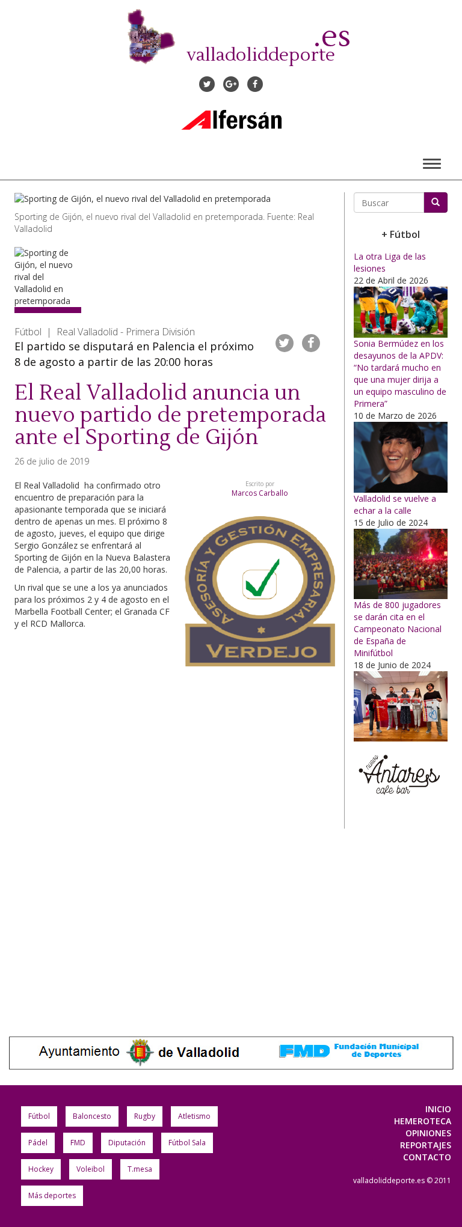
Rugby (144, 1116)
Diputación (127, 1142)
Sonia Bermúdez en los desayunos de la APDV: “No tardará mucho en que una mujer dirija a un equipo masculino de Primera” (400, 373)
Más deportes (52, 1195)
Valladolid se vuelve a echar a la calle (395, 504)
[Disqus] (174, 837)
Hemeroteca (422, 1121)
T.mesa (140, 1169)
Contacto (427, 1157)
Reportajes (425, 1145)
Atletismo (194, 1116)
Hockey (41, 1169)
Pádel (38, 1142)
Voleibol (90, 1169)
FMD (77, 1142)
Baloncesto (92, 1116)
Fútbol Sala (187, 1142)
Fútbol (39, 1116)
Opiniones (428, 1133)
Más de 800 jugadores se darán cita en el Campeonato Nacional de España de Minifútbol (398, 629)
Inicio (438, 1109)
